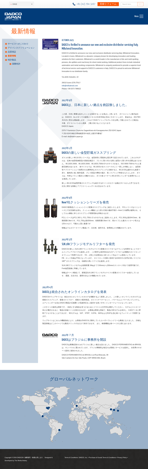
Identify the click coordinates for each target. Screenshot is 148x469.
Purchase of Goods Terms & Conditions (102, 457)
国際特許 (16, 64)
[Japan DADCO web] (13, 16)
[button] (139, 16)
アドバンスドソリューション (21, 48)
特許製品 (12, 60)
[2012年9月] (50, 207)
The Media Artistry (21, 460)
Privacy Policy (122, 457)
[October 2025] (50, 44)
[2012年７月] (50, 336)
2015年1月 (67, 148)
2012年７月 (68, 335)
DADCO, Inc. (83, 457)
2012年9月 (67, 198)
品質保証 (12, 52)
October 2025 (68, 40)
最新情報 (12, 56)
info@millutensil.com (70, 86)
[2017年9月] (50, 101)
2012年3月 (67, 239)
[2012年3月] (50, 246)
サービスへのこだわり (18, 44)
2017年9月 (67, 100)
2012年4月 (47, 287)
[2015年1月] (50, 155)
